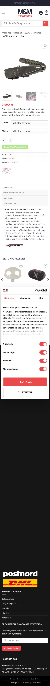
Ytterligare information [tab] (13, 193)
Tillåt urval (25, 392)
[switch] (43, 352)
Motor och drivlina (21, 33)
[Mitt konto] (41, 13)
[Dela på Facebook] (4, 172)
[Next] (43, 66)
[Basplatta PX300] (13, 274)
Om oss (12, 679)
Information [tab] (24, 298)
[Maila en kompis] (8, 172)
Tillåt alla (25, 382)
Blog (18, 679)
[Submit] (45, 23)
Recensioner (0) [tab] (9, 203)
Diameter (5, 122)
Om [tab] (41, 298)
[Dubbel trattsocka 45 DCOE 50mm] (37, 274)
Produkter (6, 33)
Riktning (5, 131)
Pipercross (14, 162)
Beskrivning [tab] (8, 187)
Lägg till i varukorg (15, 147)
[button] (3, 13)
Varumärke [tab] (8, 198)
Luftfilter (37, 33)
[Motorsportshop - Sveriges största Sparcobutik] (25, 12)
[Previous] (6, 66)
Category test (8, 599)
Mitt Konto (6, 617)
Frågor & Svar (35, 679)
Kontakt (5, 608)
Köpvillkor (6, 613)
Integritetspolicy (9, 603)
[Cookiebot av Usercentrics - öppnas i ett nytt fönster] (35, 290)
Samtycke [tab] (9, 298)
